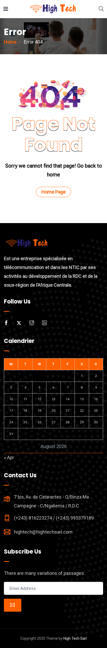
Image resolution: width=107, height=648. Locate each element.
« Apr (9, 457)
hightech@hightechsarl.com (43, 532)
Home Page (54, 192)
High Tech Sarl (75, 638)
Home (10, 42)
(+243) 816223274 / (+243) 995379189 (54, 518)
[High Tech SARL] (53, 9)
